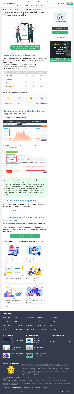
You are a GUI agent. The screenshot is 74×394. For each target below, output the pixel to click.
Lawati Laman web (60, 28)
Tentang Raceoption (17, 387)
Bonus (24, 2)
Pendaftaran (47, 2)
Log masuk (38, 2)
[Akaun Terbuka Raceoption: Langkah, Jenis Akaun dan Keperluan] (13, 250)
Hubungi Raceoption (32, 392)
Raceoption (7, 387)
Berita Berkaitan (10, 241)
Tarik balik (19, 5)
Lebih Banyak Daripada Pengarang (31, 241)
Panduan (30, 2)
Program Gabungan (28, 387)
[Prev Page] (4, 307)
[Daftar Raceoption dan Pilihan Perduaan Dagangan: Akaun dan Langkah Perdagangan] (29, 347)
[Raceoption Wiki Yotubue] (61, 392)
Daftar (69, 3)
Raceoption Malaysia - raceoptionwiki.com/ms (14, 392)
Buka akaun (60, 32)
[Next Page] (7, 307)
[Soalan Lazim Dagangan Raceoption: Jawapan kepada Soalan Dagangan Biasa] (29, 355)
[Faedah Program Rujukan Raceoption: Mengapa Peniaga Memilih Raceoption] (34, 271)
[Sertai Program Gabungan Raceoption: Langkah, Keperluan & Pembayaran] (34, 291)
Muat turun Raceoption (41, 387)
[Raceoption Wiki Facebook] (56, 392)
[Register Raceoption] (60, 49)
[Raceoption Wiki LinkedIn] (64, 392)
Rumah (18, 2)
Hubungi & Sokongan (37, 5)
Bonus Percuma (61, 37)
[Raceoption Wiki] (11, 364)
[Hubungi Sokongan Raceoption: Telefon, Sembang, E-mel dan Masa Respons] (34, 250)
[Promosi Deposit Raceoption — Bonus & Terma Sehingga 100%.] (6, 340)
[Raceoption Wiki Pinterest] (69, 392)
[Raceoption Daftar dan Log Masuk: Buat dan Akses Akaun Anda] (13, 271)
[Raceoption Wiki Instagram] (66, 392)
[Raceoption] (60, 24)
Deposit (27, 5)
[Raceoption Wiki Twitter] (59, 392)
